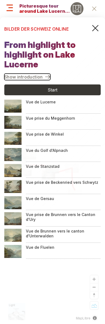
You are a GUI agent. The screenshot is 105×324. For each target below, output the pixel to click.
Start (53, 90)
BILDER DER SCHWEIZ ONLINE (36, 29)
